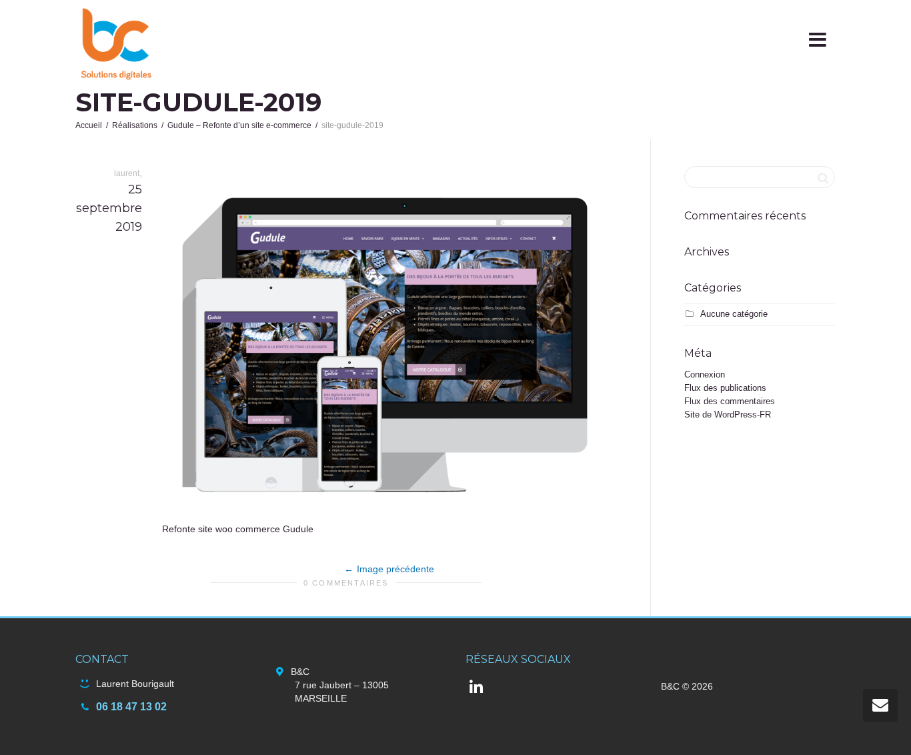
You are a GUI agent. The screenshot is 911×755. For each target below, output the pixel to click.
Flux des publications (725, 388)
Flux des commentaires (729, 401)
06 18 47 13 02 (131, 706)
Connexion (704, 374)
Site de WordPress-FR (727, 415)
